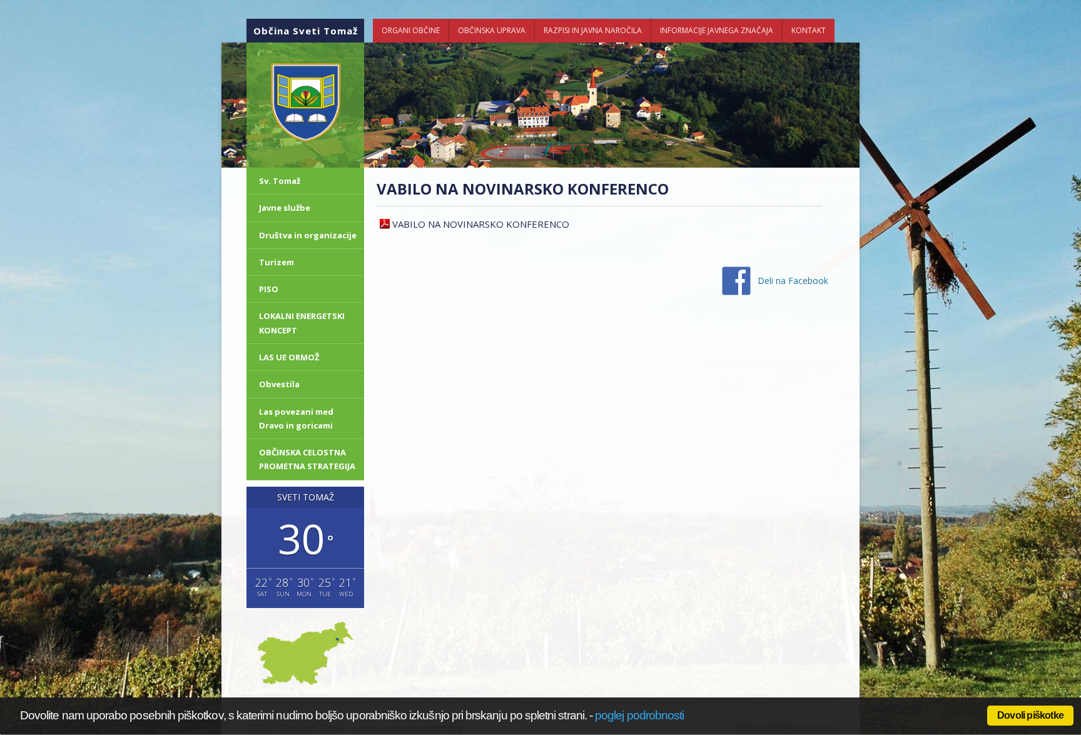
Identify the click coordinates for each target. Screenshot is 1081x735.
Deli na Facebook (793, 280)
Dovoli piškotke (1030, 715)
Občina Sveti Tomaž (305, 30)
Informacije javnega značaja (716, 30)
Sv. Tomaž (279, 180)
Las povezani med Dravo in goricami (296, 418)
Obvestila (279, 384)
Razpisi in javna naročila (593, 30)
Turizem (276, 262)
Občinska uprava (491, 30)
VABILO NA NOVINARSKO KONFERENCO (480, 224)
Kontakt (808, 30)
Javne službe (284, 207)
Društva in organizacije (308, 235)
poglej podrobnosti (639, 715)
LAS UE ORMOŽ (289, 357)
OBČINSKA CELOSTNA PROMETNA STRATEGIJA (307, 459)
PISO (268, 289)
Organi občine (411, 30)
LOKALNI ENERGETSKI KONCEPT (302, 322)
